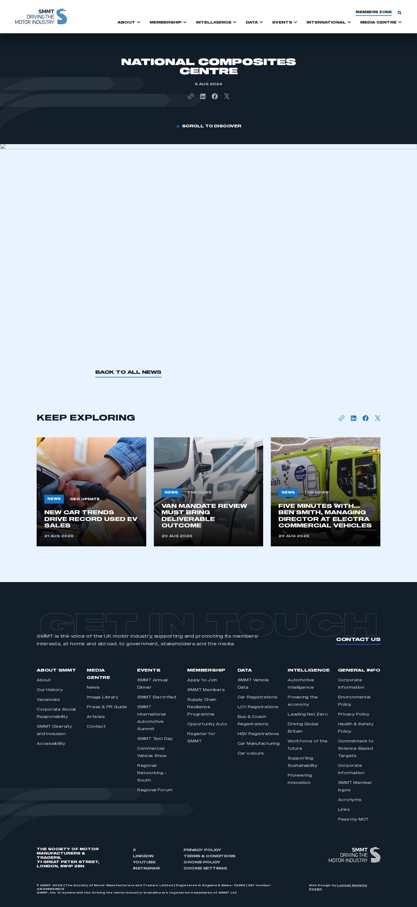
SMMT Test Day (155, 739)
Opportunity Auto (207, 724)
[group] (91, 491)
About (44, 680)
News (93, 688)
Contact (96, 727)
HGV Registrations (258, 734)
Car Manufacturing (259, 744)
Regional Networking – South (152, 773)
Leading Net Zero (308, 714)
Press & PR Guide (107, 707)
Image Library (102, 697)
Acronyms (349, 800)
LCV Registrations (258, 707)
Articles (95, 717)
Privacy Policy (354, 714)
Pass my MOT (353, 819)
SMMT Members (205, 690)
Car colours (251, 754)
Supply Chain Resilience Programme (201, 707)
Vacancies (48, 700)
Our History (50, 690)
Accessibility (51, 744)
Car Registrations (257, 697)
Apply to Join (202, 680)
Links (344, 810)
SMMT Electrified (156, 697)
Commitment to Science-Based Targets (356, 749)
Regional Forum (154, 790)
